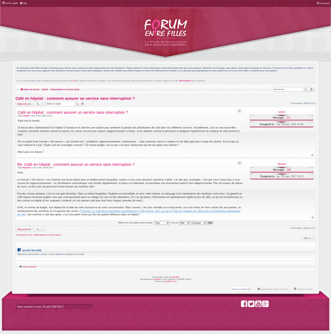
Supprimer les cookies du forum (274, 289)
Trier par (174, 222)
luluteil (282, 112)
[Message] (19, 116)
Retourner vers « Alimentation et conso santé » (39, 235)
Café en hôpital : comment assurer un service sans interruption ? (75, 98)
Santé (45, 89)
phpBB (157, 279)
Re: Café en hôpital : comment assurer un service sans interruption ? (76, 164)
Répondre (23, 103)
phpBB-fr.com (171, 281)
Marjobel (282, 164)
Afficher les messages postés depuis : (136, 222)
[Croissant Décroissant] (199, 222)
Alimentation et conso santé (65, 89)
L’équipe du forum (305, 289)
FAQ (75, 81)
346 (289, 169)
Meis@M (175, 277)
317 (289, 117)
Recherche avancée (311, 89)
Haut (312, 155)
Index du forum (31, 89)
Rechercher (306, 89)
